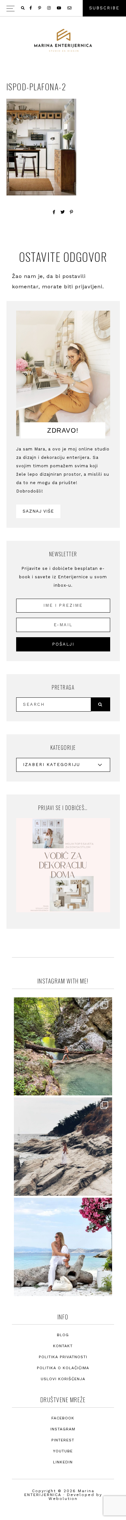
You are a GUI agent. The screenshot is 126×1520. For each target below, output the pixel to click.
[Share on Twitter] (62, 212)
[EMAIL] (70, 8)
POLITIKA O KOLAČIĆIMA (63, 1368)
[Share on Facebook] (54, 212)
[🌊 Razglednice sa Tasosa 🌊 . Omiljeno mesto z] (63, 1247)
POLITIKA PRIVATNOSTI (63, 1357)
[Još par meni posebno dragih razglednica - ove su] (63, 1046)
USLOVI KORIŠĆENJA (63, 1379)
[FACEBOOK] (31, 8)
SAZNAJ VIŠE (38, 511)
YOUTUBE (63, 1451)
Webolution (63, 1498)
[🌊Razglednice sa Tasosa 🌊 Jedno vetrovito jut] (63, 1146)
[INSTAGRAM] (49, 8)
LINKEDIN (63, 1462)
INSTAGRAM (62, 1429)
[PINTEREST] (40, 8)
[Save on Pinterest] (71, 212)
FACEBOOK (62, 1418)
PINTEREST (62, 1440)
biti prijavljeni (83, 286)
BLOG (63, 1335)
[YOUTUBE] (59, 8)
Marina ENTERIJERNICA (63, 40)
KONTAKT (63, 1346)
